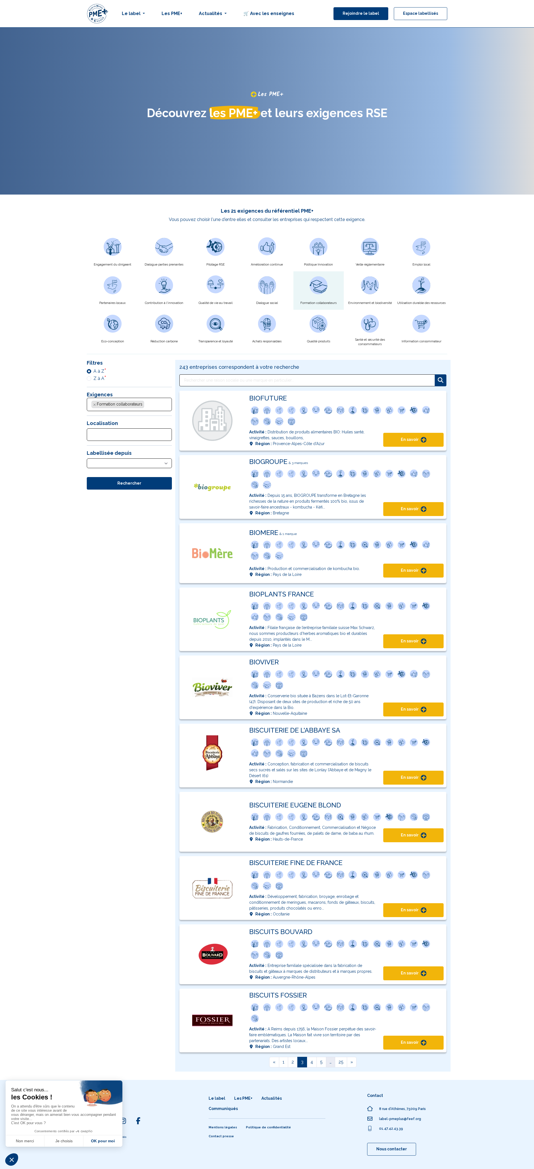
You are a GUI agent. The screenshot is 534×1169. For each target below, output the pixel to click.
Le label (217, 1098)
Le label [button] (132, 13)
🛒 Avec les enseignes (268, 13)
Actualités (271, 1098)
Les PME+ (172, 13)
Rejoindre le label (361, 13)
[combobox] (129, 404)
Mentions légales (223, 1127)
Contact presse (221, 1136)
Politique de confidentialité (268, 1127)
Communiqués (223, 1108)
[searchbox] (148, 405)
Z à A (98, 378)
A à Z (98, 371)
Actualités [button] (211, 13)
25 (340, 1062)
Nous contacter (391, 1149)
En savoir (410, 439)
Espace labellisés (420, 13)
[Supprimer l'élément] (94, 405)
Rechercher (129, 483)
